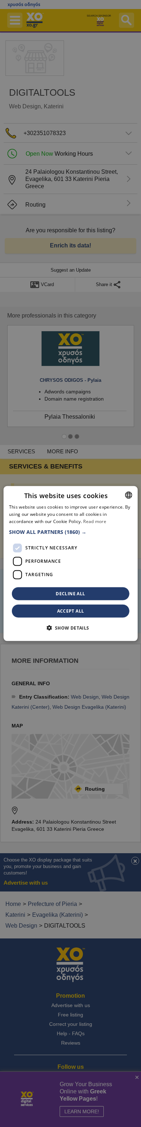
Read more (94, 521)
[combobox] (128, 495)
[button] (70, 531)
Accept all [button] (70, 611)
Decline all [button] (70, 593)
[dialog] (71, 563)
